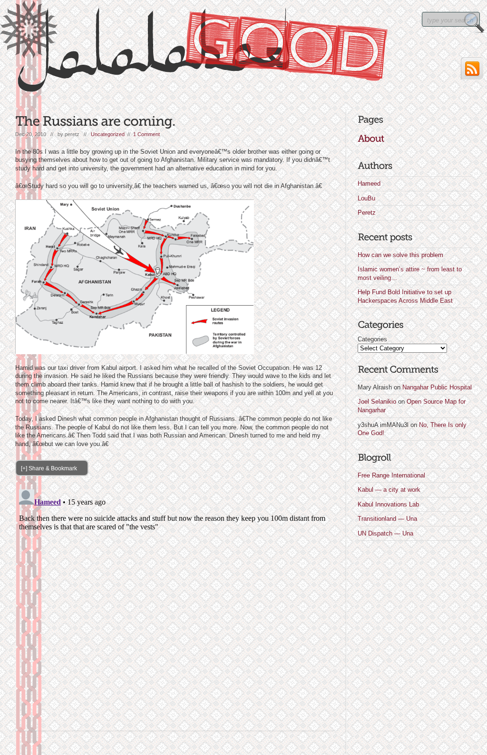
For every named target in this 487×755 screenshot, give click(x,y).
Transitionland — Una (387, 518)
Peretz (367, 212)
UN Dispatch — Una (385, 533)
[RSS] (472, 68)
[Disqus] (174, 605)
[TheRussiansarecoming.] (95, 121)
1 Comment (146, 134)
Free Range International (391, 475)
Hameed (369, 183)
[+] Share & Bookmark (49, 468)
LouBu (366, 198)
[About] (371, 138)
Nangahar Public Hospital (437, 387)
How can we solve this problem (400, 254)
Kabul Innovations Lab (388, 504)
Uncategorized (108, 134)
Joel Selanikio (377, 401)
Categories (372, 339)
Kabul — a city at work (389, 489)
